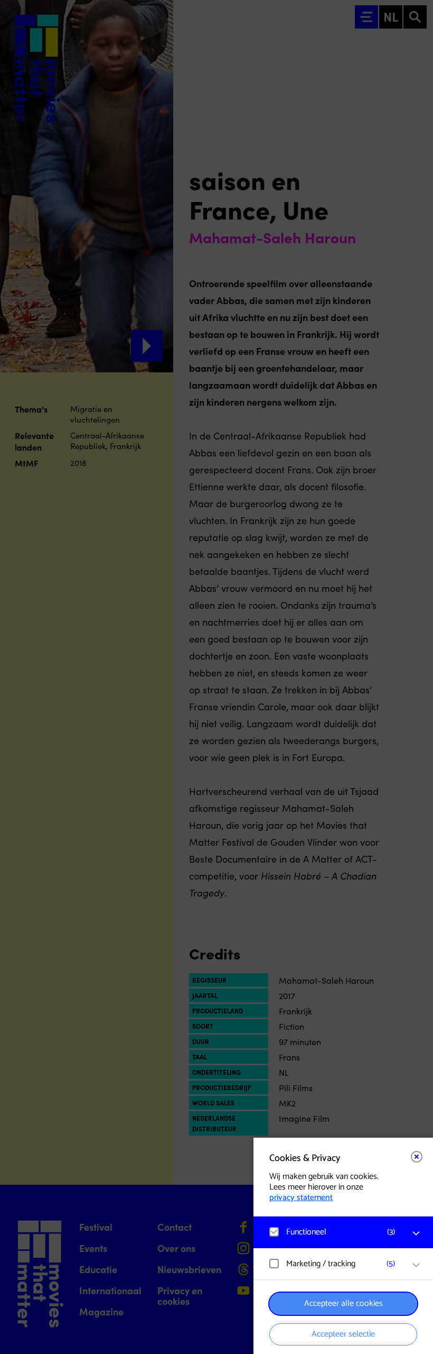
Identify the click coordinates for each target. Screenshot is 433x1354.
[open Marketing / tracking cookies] (416, 1265)
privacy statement (301, 1198)
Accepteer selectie (343, 1334)
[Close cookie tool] (416, 1157)
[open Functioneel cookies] (416, 1233)
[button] (332, 1232)
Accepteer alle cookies (343, 1303)
